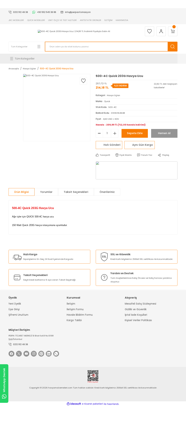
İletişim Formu (75, 309)
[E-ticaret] (92, 404)
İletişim (71, 303)
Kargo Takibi (74, 320)
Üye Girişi (14, 309)
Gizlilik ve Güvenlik (136, 309)
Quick (107, 101)
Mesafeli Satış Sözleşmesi (140, 303)
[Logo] (74, 31)
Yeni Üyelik (15, 303)
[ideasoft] (74, 404)
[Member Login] (161, 31)
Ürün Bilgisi (21, 192)
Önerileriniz (107, 192)
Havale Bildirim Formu (80, 315)
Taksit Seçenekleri (76, 192)
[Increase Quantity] (114, 133)
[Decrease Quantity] (99, 133)
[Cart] (172, 31)
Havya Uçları (113, 95)
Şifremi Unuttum (18, 315)
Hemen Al (164, 133)
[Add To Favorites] (83, 80)
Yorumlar (46, 192)
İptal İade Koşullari (136, 315)
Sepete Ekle (135, 133)
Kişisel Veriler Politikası (138, 320)
